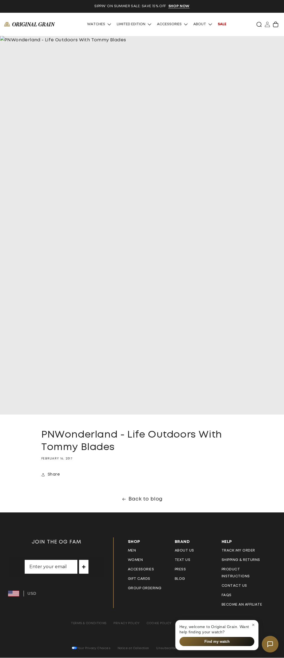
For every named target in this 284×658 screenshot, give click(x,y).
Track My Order (238, 550)
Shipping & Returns (241, 560)
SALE (222, 24)
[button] (259, 24)
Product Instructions (236, 573)
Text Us (183, 560)
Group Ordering (145, 588)
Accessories (169, 24)
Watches (96, 24)
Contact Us (234, 586)
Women (135, 560)
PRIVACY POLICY (126, 623)
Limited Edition (131, 24)
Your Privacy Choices (93, 648)
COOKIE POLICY (159, 623)
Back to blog (145, 499)
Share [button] (54, 474)
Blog (180, 579)
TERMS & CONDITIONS (88, 623)
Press (180, 569)
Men (132, 550)
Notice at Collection (133, 648)
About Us (184, 550)
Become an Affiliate (242, 604)
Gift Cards (139, 579)
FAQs (227, 595)
